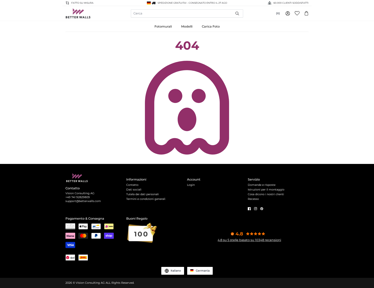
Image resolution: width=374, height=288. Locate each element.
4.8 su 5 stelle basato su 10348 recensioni (249, 240)
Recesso (253, 199)
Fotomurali (163, 26)
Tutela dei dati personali (142, 194)
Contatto (132, 185)
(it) (278, 13)
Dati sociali (133, 189)
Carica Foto (211, 26)
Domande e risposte (261, 185)
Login (191, 185)
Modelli (186, 26)
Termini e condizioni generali (145, 199)
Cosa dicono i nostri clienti (266, 194)
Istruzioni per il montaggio (266, 189)
